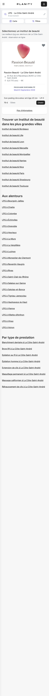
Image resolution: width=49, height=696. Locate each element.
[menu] (3, 4)
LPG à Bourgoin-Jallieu (13, 201)
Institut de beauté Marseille (15, 148)
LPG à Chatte (8, 207)
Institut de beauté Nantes (14, 160)
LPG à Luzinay (9, 251)
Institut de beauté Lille (12, 135)
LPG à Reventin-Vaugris (13, 264)
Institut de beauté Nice (13, 167)
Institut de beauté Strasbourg (16, 179)
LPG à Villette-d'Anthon (13, 315)
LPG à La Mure (9, 239)
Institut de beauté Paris (13, 173)
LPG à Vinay (7, 321)
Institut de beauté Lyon (13, 141)
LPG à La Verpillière (11, 245)
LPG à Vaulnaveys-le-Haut (14, 302)
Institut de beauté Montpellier (16, 154)
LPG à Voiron (8, 327)
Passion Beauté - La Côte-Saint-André (22, 72)
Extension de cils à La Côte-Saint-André (21, 367)
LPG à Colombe (9, 213)
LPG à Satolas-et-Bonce (13, 289)
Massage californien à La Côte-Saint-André (22, 380)
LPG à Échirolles (9, 220)
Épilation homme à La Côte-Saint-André (21, 361)
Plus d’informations (24, 110)
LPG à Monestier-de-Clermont (16, 258)
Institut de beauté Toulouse (15, 186)
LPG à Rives (7, 270)
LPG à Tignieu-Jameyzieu (14, 296)
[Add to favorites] (43, 45)
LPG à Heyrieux (9, 232)
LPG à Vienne (8, 308)
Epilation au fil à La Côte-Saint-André (20, 355)
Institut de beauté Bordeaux (15, 129)
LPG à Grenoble (9, 226)
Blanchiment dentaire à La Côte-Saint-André (23, 342)
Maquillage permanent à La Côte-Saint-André (23, 374)
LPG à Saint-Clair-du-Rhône (15, 277)
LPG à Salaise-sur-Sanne (14, 283)
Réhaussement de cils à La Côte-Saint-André (23, 386)
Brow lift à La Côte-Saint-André (17, 348)
